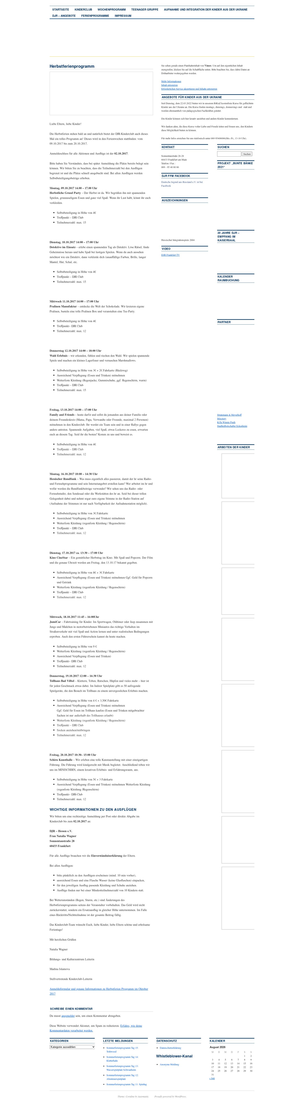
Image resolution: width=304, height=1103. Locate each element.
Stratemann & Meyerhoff (229, 414)
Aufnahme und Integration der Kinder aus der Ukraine (206, 9)
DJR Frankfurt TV (170, 254)
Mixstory (221, 418)
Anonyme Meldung (169, 1064)
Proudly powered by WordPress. (170, 1096)
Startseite (60, 9)
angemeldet (68, 1016)
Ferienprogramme (95, 16)
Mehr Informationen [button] (171, 81)
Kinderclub (83, 9)
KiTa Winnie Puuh (226, 422)
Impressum (123, 16)
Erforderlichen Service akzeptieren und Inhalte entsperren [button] (189, 88)
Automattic (143, 1096)
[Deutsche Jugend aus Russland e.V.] (173, 191)
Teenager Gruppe (144, 9)
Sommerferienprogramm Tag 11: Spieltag (127, 1084)
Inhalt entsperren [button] (169, 85)
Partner (224, 322)
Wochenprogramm (112, 9)
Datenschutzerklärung (170, 1047)
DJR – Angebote (64, 16)
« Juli (212, 1078)
